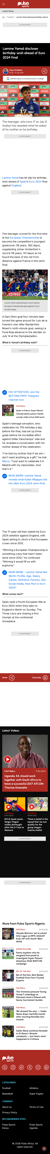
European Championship (24, 237)
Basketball (7, 1093)
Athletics (33, 1088)
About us (7, 1107)
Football (10, 17)
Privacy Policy (9, 1112)
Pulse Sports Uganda (35, 1126)
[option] (14, 815)
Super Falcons (23, 949)
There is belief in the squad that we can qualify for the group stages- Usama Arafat (38, 824)
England (16, 185)
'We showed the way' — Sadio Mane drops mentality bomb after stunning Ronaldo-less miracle (31, 1015)
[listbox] (26, 815)
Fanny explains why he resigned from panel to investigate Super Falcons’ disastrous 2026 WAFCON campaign (29, 958)
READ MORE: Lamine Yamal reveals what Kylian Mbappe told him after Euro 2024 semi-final (28, 479)
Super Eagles (36, 1093)
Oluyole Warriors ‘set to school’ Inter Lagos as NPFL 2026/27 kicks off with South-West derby (31, 937)
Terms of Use (36, 1107)
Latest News (8, 11)
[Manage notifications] (44, 1148)
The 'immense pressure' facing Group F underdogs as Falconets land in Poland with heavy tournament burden (31, 995)
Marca (6, 461)
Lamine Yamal (10, 177)
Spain (23, 181)
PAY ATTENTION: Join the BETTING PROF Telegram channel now (24, 396)
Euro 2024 (35, 181)
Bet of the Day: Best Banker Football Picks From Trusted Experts (30, 978)
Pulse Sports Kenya (8, 1126)
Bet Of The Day (23, 971)
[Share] (44, 71)
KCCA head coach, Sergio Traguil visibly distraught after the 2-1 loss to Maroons (14, 824)
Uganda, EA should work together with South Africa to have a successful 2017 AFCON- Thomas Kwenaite (24, 781)
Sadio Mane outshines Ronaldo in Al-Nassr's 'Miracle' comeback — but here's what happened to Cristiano (32, 1034)
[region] (25, 815)
